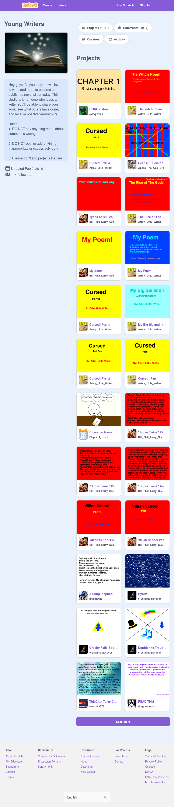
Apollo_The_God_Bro (151, 168)
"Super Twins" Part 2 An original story (103, 486)
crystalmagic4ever (149, 599)
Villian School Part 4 (103, 540)
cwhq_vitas (96, 114)
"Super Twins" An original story (152, 486)
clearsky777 (96, 706)
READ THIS (146, 701)
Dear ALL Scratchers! (152, 163)
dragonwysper (147, 706)
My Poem (144, 270)
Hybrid (143, 594)
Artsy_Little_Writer (149, 114)
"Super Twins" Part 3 (152, 432)
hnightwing (95, 599)
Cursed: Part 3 (99, 324)
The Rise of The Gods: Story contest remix (152, 217)
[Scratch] (29, 5)
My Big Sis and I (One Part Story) (152, 324)
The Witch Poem (150, 109)
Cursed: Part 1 (148, 378)
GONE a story (99, 109)
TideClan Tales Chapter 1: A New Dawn (103, 701)
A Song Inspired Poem (103, 594)
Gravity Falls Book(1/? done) (103, 647)
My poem (95, 270)
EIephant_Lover (98, 437)
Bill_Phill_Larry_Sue (101, 222)
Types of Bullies (101, 217)
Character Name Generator (103, 432)
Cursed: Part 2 (99, 378)
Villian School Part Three (152, 540)
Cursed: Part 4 (99, 163)
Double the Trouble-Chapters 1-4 (152, 647)
